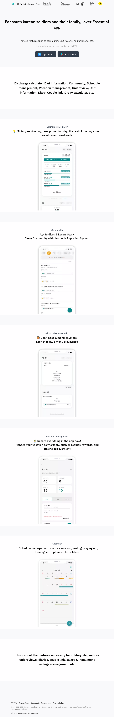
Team (38, 4)
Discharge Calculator (47, 4)
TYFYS (14, 703)
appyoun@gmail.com (19, 709)
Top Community (65, 4)
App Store (48, 54)
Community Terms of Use (41, 703)
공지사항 (83, 4)
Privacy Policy (58, 703)
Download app (57, 688)
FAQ (77, 4)
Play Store (70, 54)
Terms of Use (24, 703)
